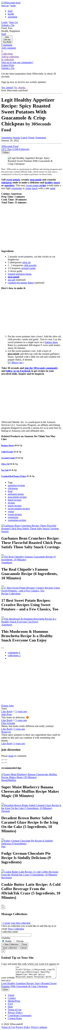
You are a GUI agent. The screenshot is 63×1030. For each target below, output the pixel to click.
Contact (12, 998)
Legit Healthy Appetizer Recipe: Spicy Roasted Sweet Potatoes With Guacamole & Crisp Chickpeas (29, 985)
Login (4, 22)
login (13, 5)
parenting (12, 16)
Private (20, 941)
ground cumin (28, 268)
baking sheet (51, 342)
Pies (3, 846)
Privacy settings (39, 1027)
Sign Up (13, 22)
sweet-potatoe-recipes (19, 508)
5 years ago (21, 711)
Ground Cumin (8, 458)
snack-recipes (14, 505)
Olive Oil (5, 464)
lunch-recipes (14, 499)
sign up (5, 5)
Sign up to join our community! (17, 62)
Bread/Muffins (8, 780)
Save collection (10, 948)
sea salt (11, 279)
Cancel (23, 948)
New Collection (16, 928)
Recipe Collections (11, 593)
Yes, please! (7, 87)
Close (24, 944)
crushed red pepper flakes (21, 282)
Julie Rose (6, 714)
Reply (10, 711)
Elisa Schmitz (8, 723)
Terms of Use (14, 1009)
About (11, 995)
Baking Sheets (7, 445)
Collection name (9, 931)
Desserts (5, 811)
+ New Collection (10, 944)
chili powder (30, 265)
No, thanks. (20, 87)
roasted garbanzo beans (20, 274)
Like (4, 711)
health (11, 14)
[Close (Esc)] (2, 759)
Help (10, 1006)
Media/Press (14, 1001)
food (10, 11)
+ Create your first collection (15, 923)
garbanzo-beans (16, 494)
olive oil (26, 262)
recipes (11, 502)
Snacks (16, 137)
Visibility (5, 938)
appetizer (9, 185)
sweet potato (13, 179)
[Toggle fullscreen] (6, 759)
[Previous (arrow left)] (2, 762)
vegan (28, 188)
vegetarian (16, 188)
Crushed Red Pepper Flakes (13, 476)
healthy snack (52, 182)
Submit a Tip (7, 25)
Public (8, 941)
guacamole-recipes (17, 497)
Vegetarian (40, 137)
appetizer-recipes (16, 485)
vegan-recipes (15, 514)
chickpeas (6, 182)
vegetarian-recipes (17, 520)
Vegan (31, 137)
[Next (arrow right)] (6, 762)
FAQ (10, 1003)
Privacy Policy (15, 1012)
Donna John (7, 705)
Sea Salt (5, 470)
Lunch (24, 137)
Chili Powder (7, 452)
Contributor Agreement (19, 1015)
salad (52, 188)
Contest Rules (15, 1018)
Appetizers (6, 137)
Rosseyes (6, 732)
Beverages (6, 877)
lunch (35, 188)
